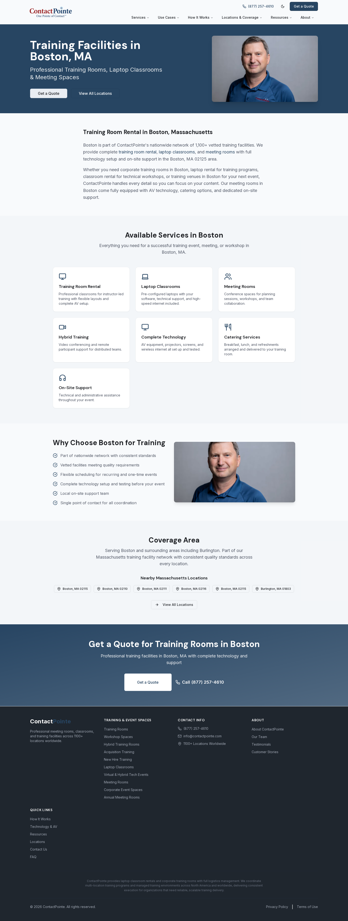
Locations (37, 842)
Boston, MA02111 (154, 589)
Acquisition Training (119, 752)
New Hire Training (118, 759)
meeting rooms (220, 151)
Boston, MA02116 (193, 589)
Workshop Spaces (118, 737)
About (305, 17)
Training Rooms (116, 729)
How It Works (199, 17)
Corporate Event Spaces (123, 790)
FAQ (33, 857)
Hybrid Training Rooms (121, 744)
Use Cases (167, 17)
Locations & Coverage (240, 17)
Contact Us (38, 849)
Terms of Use (307, 907)
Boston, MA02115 (75, 589)
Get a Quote (304, 6)
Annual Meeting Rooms (122, 797)
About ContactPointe (268, 729)
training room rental (137, 151)
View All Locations (95, 93)
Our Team (259, 737)
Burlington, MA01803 (276, 589)
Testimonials (261, 744)
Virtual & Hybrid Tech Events (126, 775)
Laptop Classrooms (119, 767)
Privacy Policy (277, 907)
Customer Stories (265, 752)
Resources (279, 17)
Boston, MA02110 (115, 589)
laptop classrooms (177, 151)
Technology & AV (43, 827)
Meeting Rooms (116, 782)
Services (138, 17)
